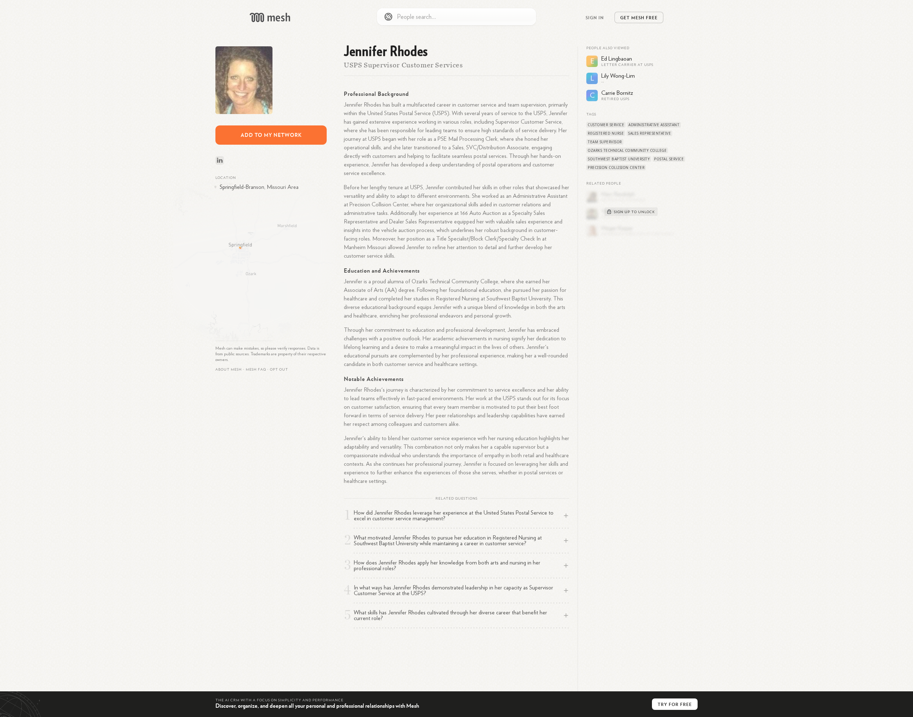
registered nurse (606, 133)
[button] (256, 369)
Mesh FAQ (256, 369)
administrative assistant (653, 124)
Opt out (279, 369)
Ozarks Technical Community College (627, 150)
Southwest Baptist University (619, 158)
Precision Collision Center (616, 167)
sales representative (649, 133)
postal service (669, 158)
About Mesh (228, 369)
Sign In (595, 17)
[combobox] (456, 16)
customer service (606, 124)
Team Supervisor (605, 141)
